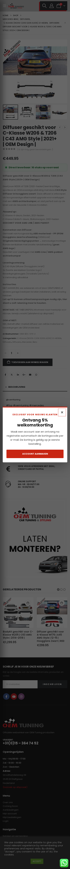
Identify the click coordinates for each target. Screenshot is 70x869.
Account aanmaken (35, 453)
